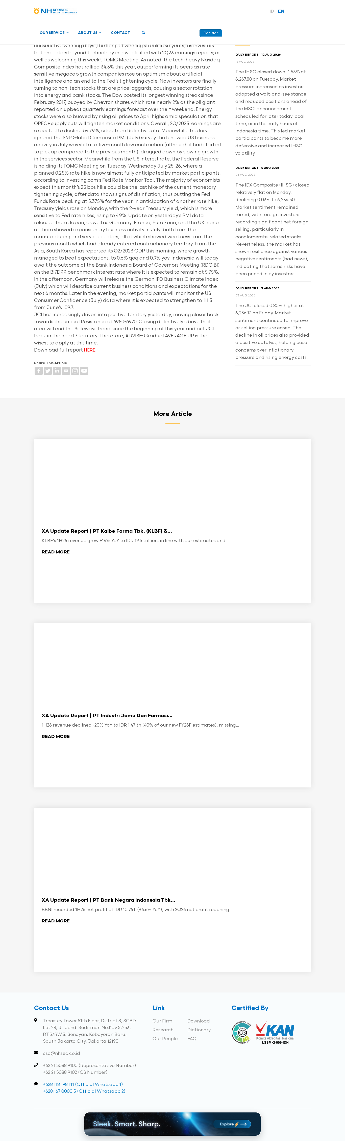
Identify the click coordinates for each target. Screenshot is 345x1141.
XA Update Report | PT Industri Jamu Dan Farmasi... (107, 715)
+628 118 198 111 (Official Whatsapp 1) (83, 1084)
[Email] (66, 371)
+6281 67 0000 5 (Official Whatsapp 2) (84, 1091)
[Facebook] (39, 371)
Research (163, 1030)
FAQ (191, 1038)
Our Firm (162, 1021)
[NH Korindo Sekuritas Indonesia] (55, 12)
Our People (165, 1038)
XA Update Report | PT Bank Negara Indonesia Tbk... (108, 900)
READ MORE (56, 552)
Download (198, 1021)
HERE (89, 350)
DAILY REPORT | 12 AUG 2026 (258, 54)
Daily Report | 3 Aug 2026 (257, 288)
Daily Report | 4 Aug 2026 (257, 168)
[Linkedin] (57, 371)
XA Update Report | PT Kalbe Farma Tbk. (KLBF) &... (107, 531)
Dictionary (199, 1030)
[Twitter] (48, 371)
